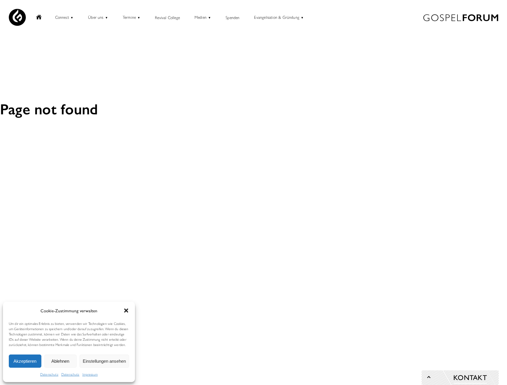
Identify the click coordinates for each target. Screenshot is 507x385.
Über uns (95, 17)
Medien (201, 17)
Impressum (90, 374)
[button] (126, 310)
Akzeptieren (24, 361)
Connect (62, 17)
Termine (129, 17)
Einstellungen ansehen (104, 361)
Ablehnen (60, 361)
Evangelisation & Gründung (276, 17)
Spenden (232, 17)
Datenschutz (49, 374)
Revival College (167, 17)
